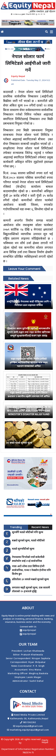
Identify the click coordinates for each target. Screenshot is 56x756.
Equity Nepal (45, 741)
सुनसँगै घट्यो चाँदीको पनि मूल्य (27, 532)
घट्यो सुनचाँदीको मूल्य (23, 549)
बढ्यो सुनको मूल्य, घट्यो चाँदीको (28, 540)
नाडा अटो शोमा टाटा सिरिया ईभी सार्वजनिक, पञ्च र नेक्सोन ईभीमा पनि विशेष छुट (31, 570)
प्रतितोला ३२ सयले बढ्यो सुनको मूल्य (30, 579)
